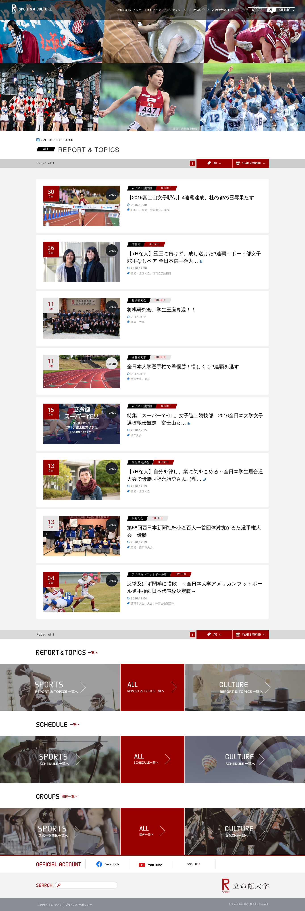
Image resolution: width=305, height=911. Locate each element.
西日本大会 (145, 547)
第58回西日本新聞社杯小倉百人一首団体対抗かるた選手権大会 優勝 (194, 531)
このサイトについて (50, 904)
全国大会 (155, 210)
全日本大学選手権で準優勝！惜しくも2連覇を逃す (183, 366)
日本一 (135, 210)
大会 (144, 210)
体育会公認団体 (162, 273)
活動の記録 (124, 10)
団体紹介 (199, 10)
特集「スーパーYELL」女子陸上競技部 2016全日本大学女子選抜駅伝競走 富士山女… (195, 419)
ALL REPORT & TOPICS (58, 140)
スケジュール (177, 10)
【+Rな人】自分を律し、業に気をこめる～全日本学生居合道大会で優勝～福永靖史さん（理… (195, 475)
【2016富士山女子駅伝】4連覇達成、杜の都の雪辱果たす (190, 197)
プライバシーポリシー (78, 904)
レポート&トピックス (150, 10)
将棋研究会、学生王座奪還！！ (161, 309)
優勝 (166, 210)
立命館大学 (218, 10)
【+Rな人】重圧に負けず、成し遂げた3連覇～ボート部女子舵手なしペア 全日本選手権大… (194, 257)
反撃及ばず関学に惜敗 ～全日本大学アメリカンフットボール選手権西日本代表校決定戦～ (194, 587)
